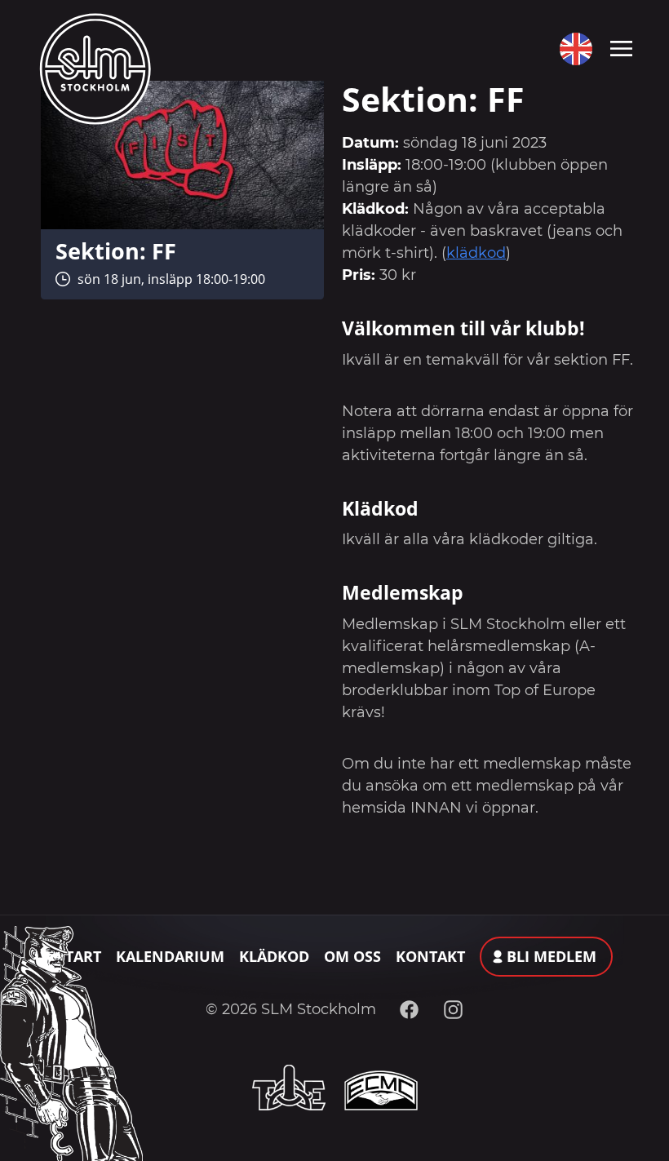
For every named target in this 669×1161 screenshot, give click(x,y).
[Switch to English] (572, 49)
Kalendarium (170, 956)
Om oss (352, 956)
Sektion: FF (115, 251)
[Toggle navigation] (621, 47)
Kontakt (430, 956)
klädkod (476, 253)
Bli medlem (551, 956)
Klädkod (274, 956)
